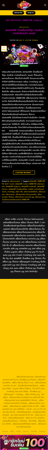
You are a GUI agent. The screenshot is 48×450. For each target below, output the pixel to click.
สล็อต (12, 431)
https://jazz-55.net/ (15, 344)
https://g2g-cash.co (34, 288)
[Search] (45, 5)
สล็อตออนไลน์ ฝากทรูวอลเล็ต (26, 194)
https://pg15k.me (32, 291)
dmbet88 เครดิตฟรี (28, 186)
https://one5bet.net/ (33, 320)
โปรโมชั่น (34, 431)
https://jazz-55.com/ (32, 341)
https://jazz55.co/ (33, 344)
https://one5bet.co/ (15, 323)
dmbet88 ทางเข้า (21, 184)
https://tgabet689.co (34, 365)
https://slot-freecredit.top (30, 335)
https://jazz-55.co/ (15, 341)
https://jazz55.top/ (36, 338)
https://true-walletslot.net (34, 326)
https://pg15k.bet (16, 291)
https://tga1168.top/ (15, 312)
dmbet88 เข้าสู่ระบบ (13, 186)
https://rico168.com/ (14, 320)
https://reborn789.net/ (12, 326)
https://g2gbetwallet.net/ (18, 353)
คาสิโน (18, 431)
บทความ (26, 431)
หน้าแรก (5, 431)
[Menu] (3, 5)
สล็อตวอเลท (10, 194)
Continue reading (24, 172)
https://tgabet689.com (33, 362)
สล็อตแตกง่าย (40, 197)
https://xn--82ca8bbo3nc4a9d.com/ (27, 354)
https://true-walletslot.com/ (18, 373)
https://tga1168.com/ (15, 306)
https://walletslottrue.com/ (17, 368)
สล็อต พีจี (19, 191)
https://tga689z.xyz (14, 285)
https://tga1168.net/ (33, 309)
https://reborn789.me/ (15, 329)
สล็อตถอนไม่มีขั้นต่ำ (30, 191)
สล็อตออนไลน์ (24, 27)
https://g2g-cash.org (15, 288)
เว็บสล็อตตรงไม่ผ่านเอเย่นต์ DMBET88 (15, 199)
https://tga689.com (35, 359)
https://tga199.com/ (33, 323)
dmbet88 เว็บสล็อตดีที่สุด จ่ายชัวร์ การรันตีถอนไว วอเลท (24, 31)
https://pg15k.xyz (16, 294)
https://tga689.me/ (13, 362)
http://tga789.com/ (15, 309)
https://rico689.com (33, 285)
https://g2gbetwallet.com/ (24, 350)
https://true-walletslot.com (15, 338)
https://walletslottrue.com (18, 332)
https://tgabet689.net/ (14, 365)
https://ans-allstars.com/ (15, 317)
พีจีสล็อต (35, 40)
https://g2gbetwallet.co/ (15, 359)
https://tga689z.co (33, 282)
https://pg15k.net (14, 297)
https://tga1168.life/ (33, 312)
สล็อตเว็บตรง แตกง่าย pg (24, 197)
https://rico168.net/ (35, 317)
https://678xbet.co (33, 315)
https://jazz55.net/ (34, 329)
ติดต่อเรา (42, 431)
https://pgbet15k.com (32, 297)
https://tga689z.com (15, 282)
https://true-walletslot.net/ (30, 370)
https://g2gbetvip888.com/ (24, 347)
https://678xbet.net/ (15, 315)
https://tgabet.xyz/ (33, 306)
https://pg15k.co (32, 294)
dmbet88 (32, 181)
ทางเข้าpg (11, 191)
